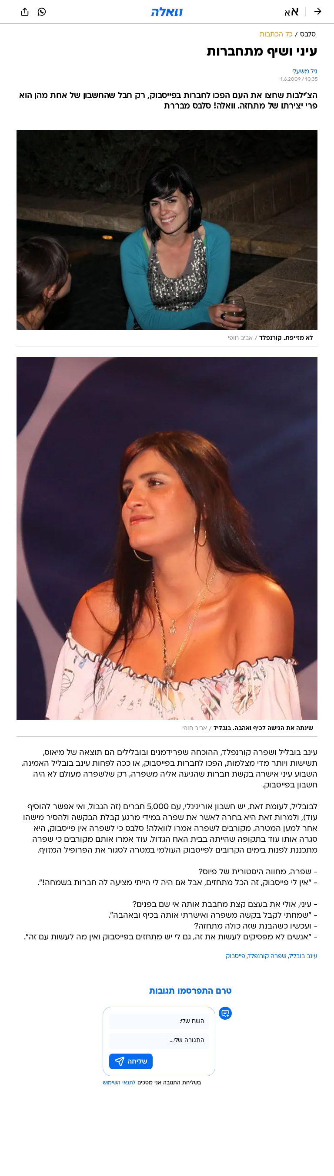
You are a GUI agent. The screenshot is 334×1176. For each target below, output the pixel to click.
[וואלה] (167, 11)
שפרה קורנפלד (267, 956)
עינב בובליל (303, 956)
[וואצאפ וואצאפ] (41, 11)
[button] (291, 12)
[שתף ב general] (25, 11)
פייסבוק (235, 956)
